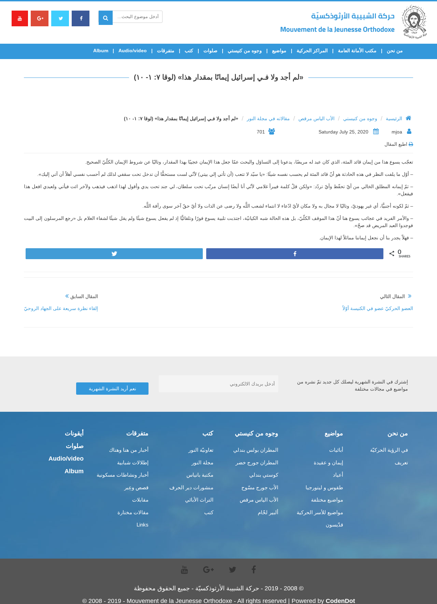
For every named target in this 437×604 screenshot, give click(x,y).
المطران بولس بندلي (255, 450)
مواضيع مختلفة (327, 500)
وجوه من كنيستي (245, 50)
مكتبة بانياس (199, 475)
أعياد (338, 475)
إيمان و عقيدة (328, 462)
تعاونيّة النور (200, 450)
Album (100, 50)
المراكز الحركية (312, 50)
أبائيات (336, 450)
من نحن (395, 50)
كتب (189, 50)
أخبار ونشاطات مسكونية (123, 475)
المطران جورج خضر (257, 462)
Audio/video (132, 50)
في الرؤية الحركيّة (389, 450)
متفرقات (165, 50)
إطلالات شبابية (133, 462)
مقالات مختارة (133, 512)
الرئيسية (394, 118)
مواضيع (279, 50)
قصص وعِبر (136, 487)
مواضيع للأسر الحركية (320, 512)
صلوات (210, 50)
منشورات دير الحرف (191, 487)
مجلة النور (202, 462)
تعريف (401, 462)
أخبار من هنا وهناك (129, 450)
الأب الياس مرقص (316, 118)
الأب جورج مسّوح (259, 487)
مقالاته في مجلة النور (268, 118)
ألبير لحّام (268, 512)
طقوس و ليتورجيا (324, 487)
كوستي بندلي (263, 475)
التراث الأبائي (199, 500)
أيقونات (74, 433)
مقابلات (140, 500)
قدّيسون (334, 525)
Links (143, 525)
